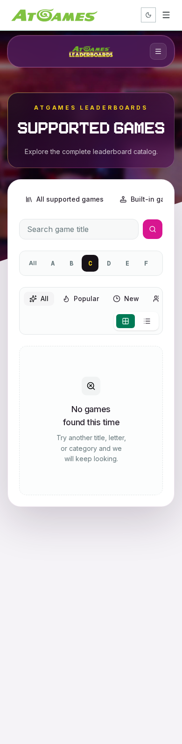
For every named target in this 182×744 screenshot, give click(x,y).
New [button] (131, 298)
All (33, 263)
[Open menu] (166, 15)
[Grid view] (125, 321)
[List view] (147, 321)
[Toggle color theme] (148, 14)
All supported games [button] (70, 199)
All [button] (45, 298)
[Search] (152, 229)
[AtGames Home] (54, 14)
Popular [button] (86, 298)
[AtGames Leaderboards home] (91, 51)
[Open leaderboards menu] (158, 51)
